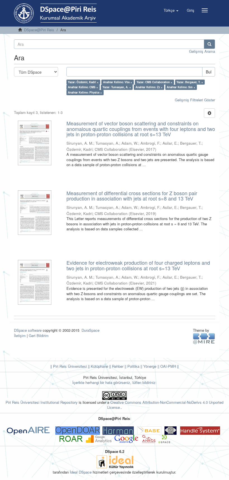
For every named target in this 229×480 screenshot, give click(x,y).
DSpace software (28, 330)
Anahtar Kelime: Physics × (85, 92)
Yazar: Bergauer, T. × (189, 82)
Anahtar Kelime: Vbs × (117, 82)
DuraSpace (90, 330)
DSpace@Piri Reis (39, 29)
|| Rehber (115, 366)
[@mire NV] (204, 338)
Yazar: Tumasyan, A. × (116, 87)
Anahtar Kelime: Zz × (149, 87)
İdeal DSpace (81, 472)
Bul (208, 72)
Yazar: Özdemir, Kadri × (83, 82)
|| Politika (131, 366)
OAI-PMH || (169, 366)
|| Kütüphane (97, 366)
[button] (171, 10)
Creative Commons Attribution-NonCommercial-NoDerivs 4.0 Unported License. (165, 405)
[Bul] (209, 44)
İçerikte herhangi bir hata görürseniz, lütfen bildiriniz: (114, 382)
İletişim (20, 335)
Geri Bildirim (39, 335)
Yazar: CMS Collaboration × (154, 82)
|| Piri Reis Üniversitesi (68, 366)
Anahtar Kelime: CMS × (83, 87)
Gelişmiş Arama (202, 51)
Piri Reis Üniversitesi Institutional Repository (42, 402)
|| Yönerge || (149, 366)
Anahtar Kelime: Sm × (181, 87)
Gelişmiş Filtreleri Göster (195, 99)
